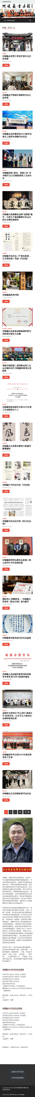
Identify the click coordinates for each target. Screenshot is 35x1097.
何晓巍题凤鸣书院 (10, 295)
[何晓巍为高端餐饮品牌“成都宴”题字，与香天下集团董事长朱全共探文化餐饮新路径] (17, 200)
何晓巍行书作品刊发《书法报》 (16, 485)
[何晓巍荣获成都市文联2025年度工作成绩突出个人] (17, 393)
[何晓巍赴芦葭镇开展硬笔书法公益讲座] (17, 81)
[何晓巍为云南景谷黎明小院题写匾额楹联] (17, 432)
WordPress (13, 1094)
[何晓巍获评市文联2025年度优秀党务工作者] (17, 740)
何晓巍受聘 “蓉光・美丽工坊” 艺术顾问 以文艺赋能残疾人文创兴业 (16, 175)
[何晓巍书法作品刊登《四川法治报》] (17, 507)
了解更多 (5, 65)
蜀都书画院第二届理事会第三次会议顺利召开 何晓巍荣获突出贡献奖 (16, 368)
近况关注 (4, 53)
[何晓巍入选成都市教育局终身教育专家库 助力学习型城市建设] (17, 660)
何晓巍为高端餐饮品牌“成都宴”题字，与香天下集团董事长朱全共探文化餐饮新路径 (17, 217)
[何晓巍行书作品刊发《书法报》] (17, 471)
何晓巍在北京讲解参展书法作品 (16, 793)
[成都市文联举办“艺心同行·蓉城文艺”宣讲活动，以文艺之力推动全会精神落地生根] (17, 699)
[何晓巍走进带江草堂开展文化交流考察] (17, 42)
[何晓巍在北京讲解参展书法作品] (17, 779)
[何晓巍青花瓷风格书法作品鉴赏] (17, 624)
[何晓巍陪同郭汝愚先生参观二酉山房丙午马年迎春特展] (17, 546)
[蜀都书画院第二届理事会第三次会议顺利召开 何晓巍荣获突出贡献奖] (17, 354)
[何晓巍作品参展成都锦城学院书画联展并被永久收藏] (17, 317)
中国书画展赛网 (17, 1078)
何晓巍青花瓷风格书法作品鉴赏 (16, 638)
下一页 (27, 812)
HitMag (22, 1094)
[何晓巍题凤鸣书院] (17, 281)
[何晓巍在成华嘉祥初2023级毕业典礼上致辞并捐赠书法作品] (17, 120)
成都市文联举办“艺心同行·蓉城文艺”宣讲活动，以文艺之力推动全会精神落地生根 (17, 715)
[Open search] (30, 20)
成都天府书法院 (17, 1072)
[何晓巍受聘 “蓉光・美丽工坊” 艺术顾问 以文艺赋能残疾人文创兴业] (17, 159)
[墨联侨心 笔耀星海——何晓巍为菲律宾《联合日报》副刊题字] (17, 585)
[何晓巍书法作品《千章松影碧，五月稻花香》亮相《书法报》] (17, 242)
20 (20, 812)
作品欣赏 (4, 253)
